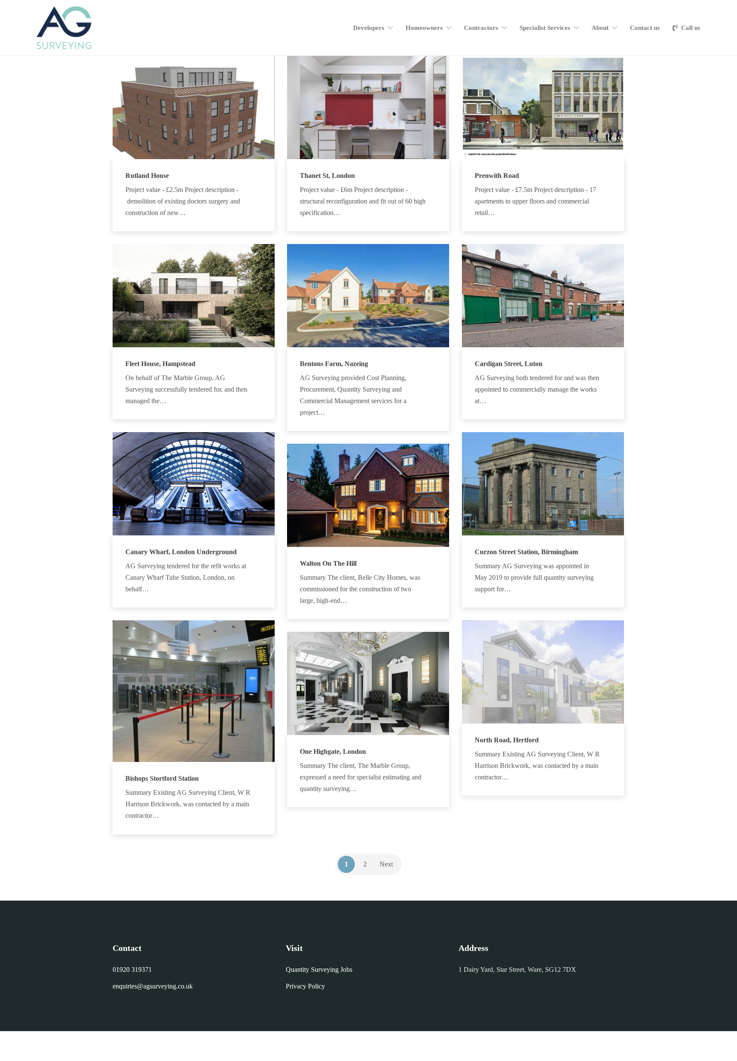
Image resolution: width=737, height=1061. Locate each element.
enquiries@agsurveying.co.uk (153, 986)
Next (386, 864)
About (600, 27)
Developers (368, 27)
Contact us (645, 27)
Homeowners (424, 27)
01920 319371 (132, 969)
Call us (690, 27)
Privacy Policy (305, 986)
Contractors (481, 27)
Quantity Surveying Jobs (319, 969)
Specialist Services (544, 27)
